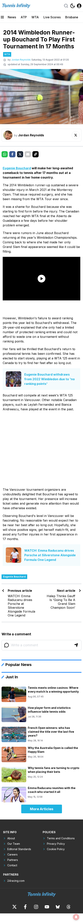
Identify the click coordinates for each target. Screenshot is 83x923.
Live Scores (52, 17)
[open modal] (79, 5)
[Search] (66, 5)
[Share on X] (20, 154)
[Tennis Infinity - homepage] (16, 5)
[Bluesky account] (57, 906)
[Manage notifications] (76, 917)
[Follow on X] (76, 135)
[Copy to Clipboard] (35, 154)
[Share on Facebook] (12, 154)
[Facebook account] (25, 906)
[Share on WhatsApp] (5, 154)
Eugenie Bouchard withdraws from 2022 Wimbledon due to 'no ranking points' (49, 379)
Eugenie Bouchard (17, 168)
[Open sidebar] (2, 17)
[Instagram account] (36, 906)
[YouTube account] (47, 906)
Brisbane (71, 17)
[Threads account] (68, 906)
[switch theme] (72, 5)
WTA (35, 17)
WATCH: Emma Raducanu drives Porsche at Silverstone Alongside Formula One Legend (50, 555)
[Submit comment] (76, 645)
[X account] (14, 906)
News (12, 17)
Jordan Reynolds (21, 59)
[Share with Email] (28, 154)
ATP (24, 17)
